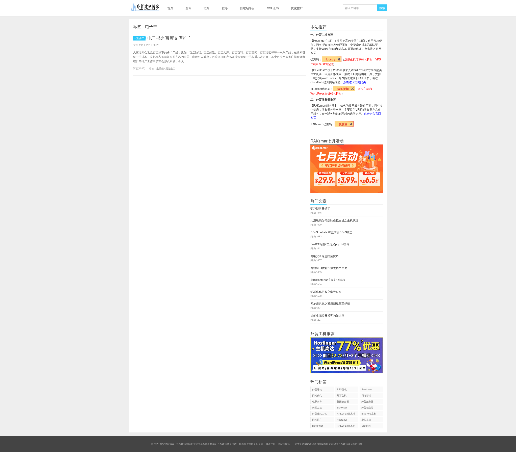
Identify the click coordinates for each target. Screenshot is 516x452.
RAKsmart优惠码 (346, 425)
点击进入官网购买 (354, 82)
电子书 (160, 68)
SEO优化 (342, 389)
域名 (207, 8)
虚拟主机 (366, 419)
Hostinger (317, 425)
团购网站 (366, 425)
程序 (225, 8)
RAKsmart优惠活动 (346, 414)
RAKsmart (366, 389)
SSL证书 (273, 8)
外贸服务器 (367, 401)
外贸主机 (341, 395)
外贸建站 (317, 389)
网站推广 (317, 419)
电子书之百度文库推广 (169, 38)
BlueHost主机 (368, 413)
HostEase (342, 419)
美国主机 (317, 407)
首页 (170, 8)
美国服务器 (343, 401)
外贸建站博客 (145, 8)
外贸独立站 (367, 407)
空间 (188, 8)
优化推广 (297, 8)
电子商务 (317, 401)
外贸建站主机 (319, 413)
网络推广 (170, 68)
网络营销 (366, 395)
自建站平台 (247, 8)
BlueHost (342, 407)
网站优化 (317, 395)
